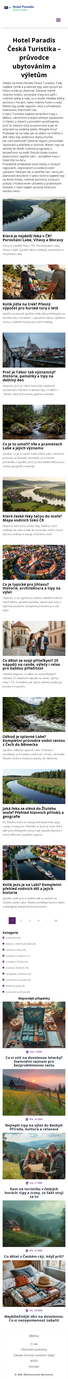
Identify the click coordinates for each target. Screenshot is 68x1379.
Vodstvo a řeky (16, 949)
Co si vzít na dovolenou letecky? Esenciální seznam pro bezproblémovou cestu (34, 1061)
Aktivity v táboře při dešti (21, 943)
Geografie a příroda (18, 973)
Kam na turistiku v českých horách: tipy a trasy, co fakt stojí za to (34, 1193)
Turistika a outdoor (18, 955)
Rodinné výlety (15, 985)
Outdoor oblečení (17, 967)
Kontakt (34, 1366)
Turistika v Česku (17, 961)
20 (56, 920)
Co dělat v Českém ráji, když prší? (34, 1256)
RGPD (34, 1361)
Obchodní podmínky (34, 1349)
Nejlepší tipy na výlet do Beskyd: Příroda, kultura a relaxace (34, 1127)
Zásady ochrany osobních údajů (34, 1355)
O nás (34, 1344)
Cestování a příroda (18, 991)
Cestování (13, 937)
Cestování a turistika (18, 979)
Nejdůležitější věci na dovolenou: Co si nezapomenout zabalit (34, 1318)
